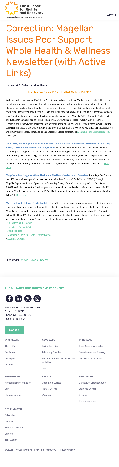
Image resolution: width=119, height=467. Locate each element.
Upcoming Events (51, 382)
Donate (9, 421)
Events (46, 376)
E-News (83, 395)
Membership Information (18, 382)
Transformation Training (92, 352)
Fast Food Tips (14, 230)
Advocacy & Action (52, 352)
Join (7, 388)
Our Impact (10, 358)
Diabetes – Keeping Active (20, 227)
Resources (86, 376)
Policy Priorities (50, 346)
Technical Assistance (90, 358)
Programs (85, 340)
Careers (9, 433)
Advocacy (48, 340)
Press (45, 368)
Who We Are (12, 340)
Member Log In (13, 395)
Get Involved (13, 409)
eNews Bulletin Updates (34, 260)
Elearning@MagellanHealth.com (93, 131)
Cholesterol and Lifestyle (19, 223)
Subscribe (10, 415)
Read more (21, 195)
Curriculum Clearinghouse (92, 382)
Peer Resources (87, 401)
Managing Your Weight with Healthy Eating (29, 235)
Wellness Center (87, 388)
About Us (10, 346)
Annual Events (49, 388)
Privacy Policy (67, 449)
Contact (9, 364)
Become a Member (14, 427)
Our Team (10, 352)
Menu (112, 14)
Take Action (11, 439)
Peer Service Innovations (92, 346)
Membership (12, 376)
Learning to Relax (16, 238)
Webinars (46, 395)
